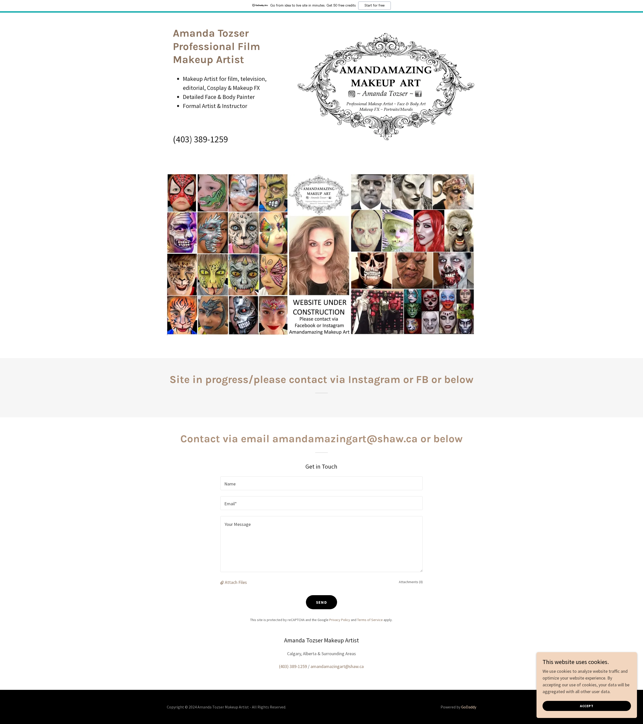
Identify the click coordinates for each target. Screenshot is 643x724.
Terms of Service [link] (370, 620)
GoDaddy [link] (468, 706)
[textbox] (321, 483)
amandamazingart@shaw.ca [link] (337, 666)
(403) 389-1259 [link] (200, 139)
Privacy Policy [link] (339, 620)
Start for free (374, 5)
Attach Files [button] (236, 582)
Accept (587, 706)
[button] (222, 582)
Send (321, 602)
